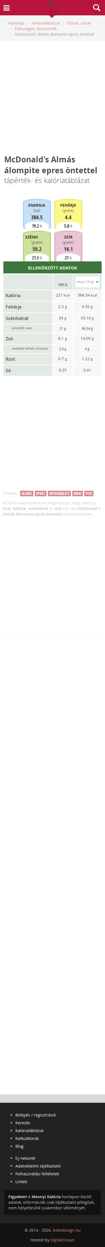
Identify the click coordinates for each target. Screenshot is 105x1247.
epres (40, 493)
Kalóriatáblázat (29, 1130)
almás (27, 493)
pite (89, 493)
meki (77, 493)
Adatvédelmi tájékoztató (37, 1166)
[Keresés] (96, 8)
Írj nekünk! (25, 1158)
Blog (19, 1146)
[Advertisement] (52, 97)
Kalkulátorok (27, 1138)
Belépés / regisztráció (35, 1115)
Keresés (22, 1122)
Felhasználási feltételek (37, 1173)
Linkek (21, 1181)
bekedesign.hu (67, 1230)
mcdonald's (59, 493)
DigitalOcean (62, 1240)
